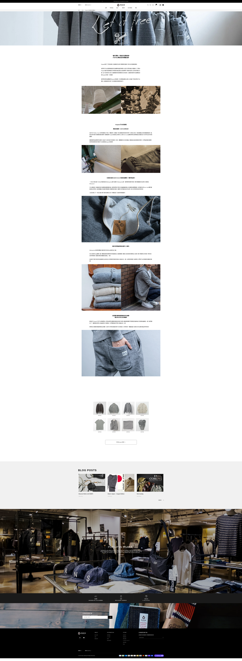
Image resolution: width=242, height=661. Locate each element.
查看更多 (160, 500)
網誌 (136, 7)
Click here (121, 554)
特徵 (82, 10)
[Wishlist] (150, 5)
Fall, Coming (140, 493)
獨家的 (123, 7)
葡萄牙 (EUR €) (88, 4)
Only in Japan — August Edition (116, 493)
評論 (124, 644)
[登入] (153, 5)
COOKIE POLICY (126, 640)
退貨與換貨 (109, 640)
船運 (108, 638)
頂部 (79, 10)
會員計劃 (124, 642)
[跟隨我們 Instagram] (160, 5)
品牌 (106, 7)
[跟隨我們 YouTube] (163, 5)
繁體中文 (79, 4)
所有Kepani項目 (120, 442)
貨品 (117, 7)
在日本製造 (130, 7)
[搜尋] (147, 5)
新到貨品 (111, 7)
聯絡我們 (96, 638)
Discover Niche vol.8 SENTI (86, 493)
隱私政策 (124, 638)
